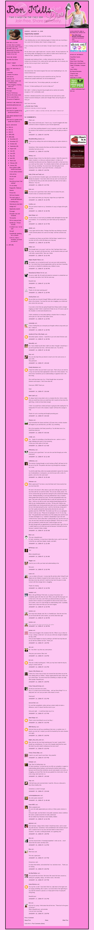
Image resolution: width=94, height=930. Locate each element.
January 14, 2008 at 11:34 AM (39, 556)
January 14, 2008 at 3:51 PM (39, 698)
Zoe (30, 838)
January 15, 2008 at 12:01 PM (39, 819)
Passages (9, 90)
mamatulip (31, 323)
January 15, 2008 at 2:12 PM (39, 845)
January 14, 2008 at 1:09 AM (39, 363)
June (11, 153)
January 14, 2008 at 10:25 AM (39, 477)
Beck (30, 535)
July (11, 151)
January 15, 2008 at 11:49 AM (39, 800)
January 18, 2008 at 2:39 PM (39, 913)
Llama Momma (33, 884)
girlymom (31, 823)
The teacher (13, 218)
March (12, 160)
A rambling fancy (14, 201)
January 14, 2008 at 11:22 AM (39, 543)
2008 (10, 137)
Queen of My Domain (34, 671)
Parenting (72, 59)
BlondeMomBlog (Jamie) (35, 139)
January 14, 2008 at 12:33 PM (39, 607)
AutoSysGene (32, 296)
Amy (30, 354)
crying (47, 110)
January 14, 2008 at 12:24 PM (39, 588)
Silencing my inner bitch (16, 204)
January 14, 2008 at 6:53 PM (39, 748)
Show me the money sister (14, 95)
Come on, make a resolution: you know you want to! (16, 239)
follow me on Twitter (17, 65)
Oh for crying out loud (15, 220)
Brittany (31, 155)
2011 (10, 129)
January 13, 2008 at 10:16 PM (39, 200)
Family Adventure (33, 367)
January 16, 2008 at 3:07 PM (39, 880)
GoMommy (32, 461)
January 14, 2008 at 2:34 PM (39, 656)
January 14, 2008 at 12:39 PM (39, 618)
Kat (30, 903)
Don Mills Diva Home (12, 59)
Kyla (30, 189)
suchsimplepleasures (34, 795)
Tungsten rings (74, 73)
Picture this (13, 192)
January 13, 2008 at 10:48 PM (39, 268)
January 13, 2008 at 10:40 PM (39, 242)
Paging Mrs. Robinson (15, 188)
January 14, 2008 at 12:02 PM (39, 569)
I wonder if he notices (12, 74)
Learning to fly (10, 78)
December (13, 139)
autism (42, 110)
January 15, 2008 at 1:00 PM (39, 834)
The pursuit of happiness (13, 99)
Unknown (31, 481)
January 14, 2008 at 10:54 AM (39, 530)
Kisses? (12, 179)
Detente (12, 190)
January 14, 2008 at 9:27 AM (39, 445)
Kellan (30, 247)
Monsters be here (11, 88)
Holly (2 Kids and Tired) (35, 174)
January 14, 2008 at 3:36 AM (39, 391)
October (12, 144)
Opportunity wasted (15, 209)
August (12, 148)
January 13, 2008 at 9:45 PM (39, 170)
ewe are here (32, 702)
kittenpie (31, 762)
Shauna (31, 420)
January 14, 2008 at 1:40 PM (39, 643)
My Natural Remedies (76, 71)
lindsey (30, 287)
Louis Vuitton (73, 69)
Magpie (31, 560)
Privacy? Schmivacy (12, 93)
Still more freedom (14, 195)
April (11, 158)
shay (30, 780)
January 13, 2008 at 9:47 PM (39, 185)
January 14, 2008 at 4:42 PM (39, 722)
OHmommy (32, 450)
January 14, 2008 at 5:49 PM (39, 735)
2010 (10, 132)
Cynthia (31, 204)
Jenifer (30, 228)
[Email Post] (46, 108)
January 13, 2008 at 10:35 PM (39, 211)
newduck (31, 592)
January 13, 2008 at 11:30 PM (39, 330)
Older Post (65, 920)
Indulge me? (13, 206)
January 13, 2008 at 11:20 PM (39, 292)
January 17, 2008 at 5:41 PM (39, 898)
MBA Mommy (32, 726)
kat (29, 660)
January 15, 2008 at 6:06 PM (39, 869)
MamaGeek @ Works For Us (36, 272)
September (13, 146)
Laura (30, 573)
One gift (12, 231)
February (12, 163)
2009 (10, 134)
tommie (31, 611)
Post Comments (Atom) (38, 923)
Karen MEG (32, 804)
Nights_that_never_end (35, 740)
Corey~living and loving (35, 686)
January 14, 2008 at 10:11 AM (39, 456)
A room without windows (16, 171)
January (12, 165)
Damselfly (31, 343)
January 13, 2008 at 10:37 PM (39, 224)
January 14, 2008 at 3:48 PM (39, 682)
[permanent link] (31, 106)
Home (46, 920)
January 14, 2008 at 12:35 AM (39, 350)
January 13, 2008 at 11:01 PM (39, 283)
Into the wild (13, 176)
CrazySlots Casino (75, 57)
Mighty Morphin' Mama (35, 259)
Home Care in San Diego (76, 61)
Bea (30, 849)
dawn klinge (32, 215)
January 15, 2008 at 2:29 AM (39, 791)
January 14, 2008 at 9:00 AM (39, 432)
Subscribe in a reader (75, 77)
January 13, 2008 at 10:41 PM (39, 255)
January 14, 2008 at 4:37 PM (39, 713)
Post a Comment (29, 917)
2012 (10, 127)
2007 (10, 245)
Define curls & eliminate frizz (77, 63)
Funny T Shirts (74, 75)
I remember (10, 72)
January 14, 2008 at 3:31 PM (39, 667)
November (13, 141)
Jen (30, 647)
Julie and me (10, 76)
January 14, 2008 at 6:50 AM (39, 416)
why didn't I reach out (57, 110)
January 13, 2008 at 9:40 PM (39, 134)
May (11, 156)
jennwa (30, 630)
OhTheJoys (32, 547)
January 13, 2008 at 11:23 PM (39, 319)
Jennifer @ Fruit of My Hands (36, 334)
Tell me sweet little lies (13, 97)
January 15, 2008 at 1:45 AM (39, 776)
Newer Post (28, 920)
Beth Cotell (32, 395)
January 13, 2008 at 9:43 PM (39, 151)
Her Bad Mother (33, 873)
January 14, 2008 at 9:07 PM (39, 757)
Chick (30, 120)
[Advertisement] (78, 99)
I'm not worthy (13, 185)
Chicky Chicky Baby (34, 752)
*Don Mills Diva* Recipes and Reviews (78, 35)
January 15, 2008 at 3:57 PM (39, 858)
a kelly (30, 437)
